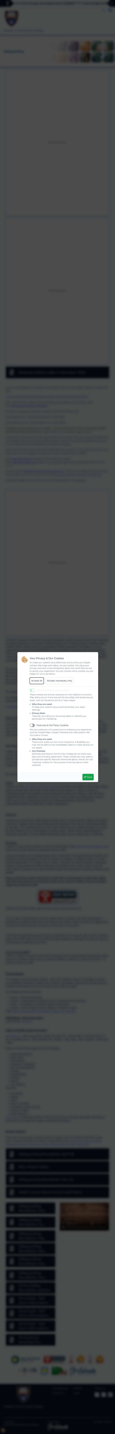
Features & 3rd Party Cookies (52, 725)
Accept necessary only (59, 680)
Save (89, 777)
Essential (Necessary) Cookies (52, 690)
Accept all (36, 680)
